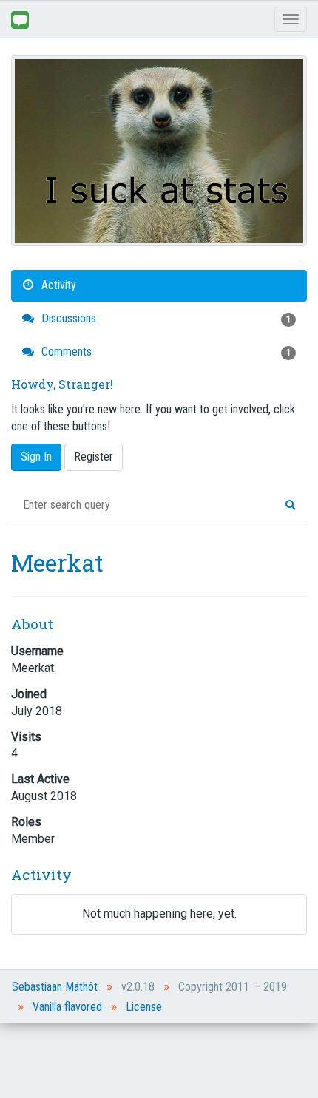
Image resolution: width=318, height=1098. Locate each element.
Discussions (164, 318)
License (144, 1007)
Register (93, 457)
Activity (57, 285)
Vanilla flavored (67, 1007)
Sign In (36, 457)
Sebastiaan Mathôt (55, 987)
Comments (164, 352)
